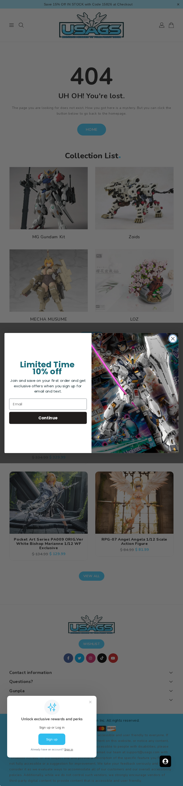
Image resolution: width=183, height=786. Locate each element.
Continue (48, 418)
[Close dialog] (173, 339)
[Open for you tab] (165, 761)
